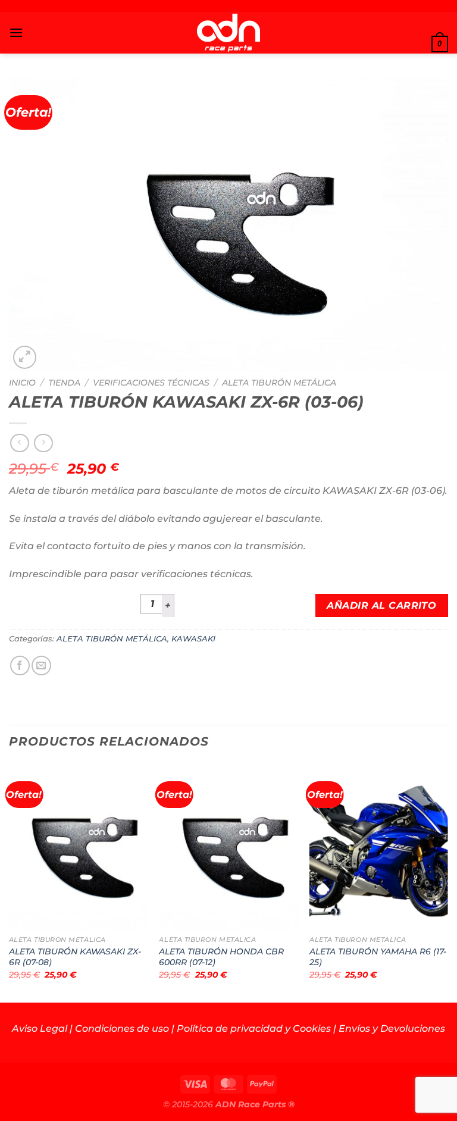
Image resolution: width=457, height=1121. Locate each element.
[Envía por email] (41, 665)
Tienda (64, 382)
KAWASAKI (193, 638)
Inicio (22, 382)
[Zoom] (24, 357)
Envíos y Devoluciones (392, 1028)
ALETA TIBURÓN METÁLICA (279, 382)
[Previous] (9, 881)
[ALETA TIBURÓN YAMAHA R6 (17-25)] (378, 846)
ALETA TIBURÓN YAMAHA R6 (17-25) (377, 957)
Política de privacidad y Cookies (254, 1028)
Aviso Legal (39, 1028)
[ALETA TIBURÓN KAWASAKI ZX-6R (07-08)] (78, 846)
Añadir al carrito (381, 605)
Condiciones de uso (122, 1028)
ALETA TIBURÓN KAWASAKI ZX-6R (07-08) (75, 957)
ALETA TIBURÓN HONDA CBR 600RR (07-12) (221, 957)
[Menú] (16, 32)
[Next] (447, 881)
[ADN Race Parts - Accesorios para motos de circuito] (228, 33)
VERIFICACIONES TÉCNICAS (151, 382)
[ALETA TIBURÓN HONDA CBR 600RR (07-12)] (228, 846)
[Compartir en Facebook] (20, 665)
